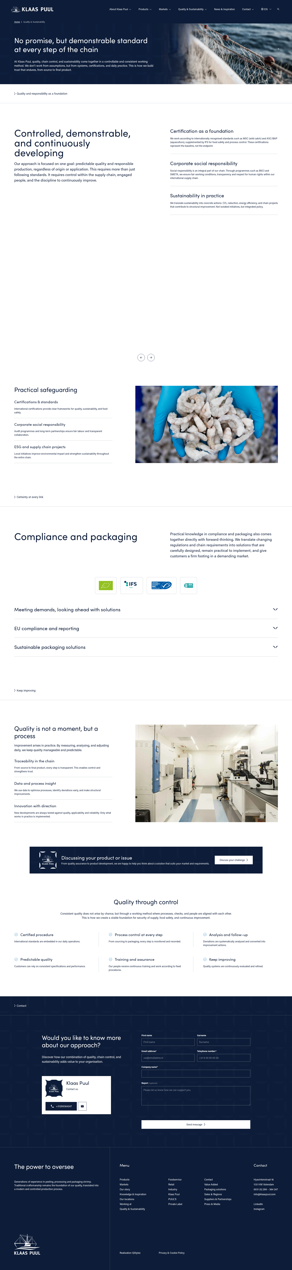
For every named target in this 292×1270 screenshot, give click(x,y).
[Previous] (141, 357)
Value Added (211, 1184)
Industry (172, 1189)
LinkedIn (258, 1203)
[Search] (278, 9)
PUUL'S (172, 1199)
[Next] (151, 357)
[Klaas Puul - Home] (32, 9)
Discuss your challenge (232, 860)
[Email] (82, 1106)
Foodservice (174, 1179)
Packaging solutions (215, 1189)
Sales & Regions (213, 1194)
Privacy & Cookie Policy (172, 1252)
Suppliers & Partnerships (217, 1199)
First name (146, 1035)
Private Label (175, 1203)
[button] (146, 612)
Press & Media (212, 1203)
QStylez (136, 1252)
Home (17, 21)
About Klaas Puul (118, 9)
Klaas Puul (174, 1194)
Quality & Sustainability (191, 9)
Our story (125, 1189)
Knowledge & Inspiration (133, 1194)
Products (143, 9)
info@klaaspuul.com (265, 1194)
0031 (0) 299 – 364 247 (266, 1189)
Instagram (259, 1208)
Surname (201, 1035)
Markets (163, 9)
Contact (246, 9)
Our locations (127, 1199)
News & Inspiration (224, 9)
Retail (171, 1184)
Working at (125, 1203)
